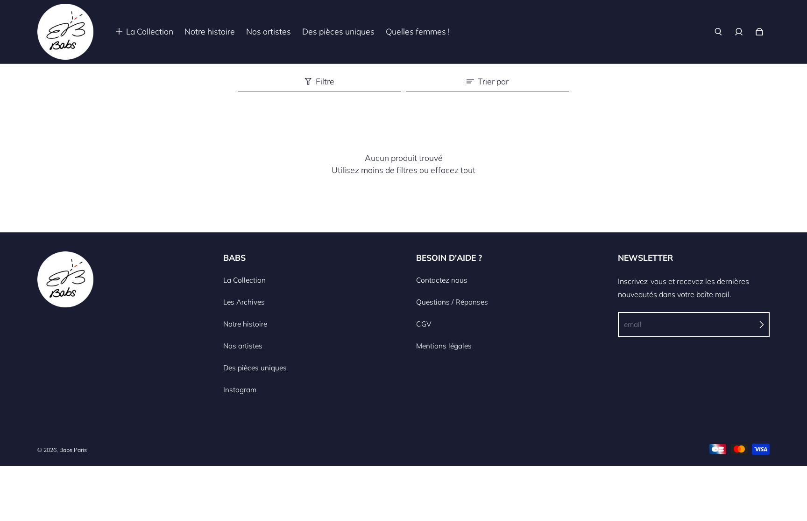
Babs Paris (73, 449)
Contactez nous (441, 280)
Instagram (239, 389)
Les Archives (244, 302)
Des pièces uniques (255, 367)
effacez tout (453, 170)
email (633, 324)
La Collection (244, 280)
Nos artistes (242, 345)
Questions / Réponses (452, 302)
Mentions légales (444, 345)
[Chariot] (759, 31)
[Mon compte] (739, 31)
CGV (424, 324)
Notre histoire (245, 324)
